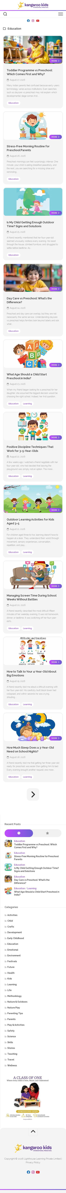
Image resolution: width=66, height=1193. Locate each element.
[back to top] (33, 1132)
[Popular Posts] (47, 833)
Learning (27, 403)
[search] (5, 14)
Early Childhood (15, 938)
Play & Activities (15, 1025)
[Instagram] (33, 21)
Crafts (10, 926)
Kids (9, 978)
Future (10, 967)
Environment (14, 955)
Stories (11, 1048)
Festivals (12, 961)
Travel (10, 1059)
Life (9, 990)
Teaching (12, 1054)
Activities (12, 915)
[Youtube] (37, 21)
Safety (11, 1031)
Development (14, 932)
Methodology (14, 996)
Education (14, 103)
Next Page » (33, 794)
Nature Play (13, 1007)
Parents (11, 1019)
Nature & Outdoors (17, 1002)
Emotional (12, 950)
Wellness (12, 1065)
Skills (10, 1042)
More (55, 61)
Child (10, 921)
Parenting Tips (15, 1013)
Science (11, 1036)
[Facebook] (28, 21)
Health (10, 973)
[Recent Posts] (19, 833)
